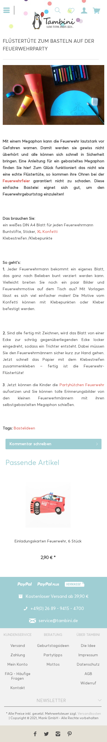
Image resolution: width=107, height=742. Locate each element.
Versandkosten (89, 713)
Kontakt (17, 687)
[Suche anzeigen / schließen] (56, 9)
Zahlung (17, 655)
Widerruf (88, 683)
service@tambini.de (58, 620)
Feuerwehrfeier (18, 181)
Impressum (88, 655)
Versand (17, 645)
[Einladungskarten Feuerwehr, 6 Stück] (48, 505)
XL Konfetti (47, 231)
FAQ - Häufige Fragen (17, 676)
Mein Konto (17, 664)
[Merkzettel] (69, 9)
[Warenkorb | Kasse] (96, 9)
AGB (88, 673)
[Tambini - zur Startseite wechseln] (53, 20)
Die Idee (88, 645)
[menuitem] (8, 9)
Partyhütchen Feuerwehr (82, 385)
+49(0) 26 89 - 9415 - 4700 (57, 608)
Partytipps (53, 655)
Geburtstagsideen (53, 645)
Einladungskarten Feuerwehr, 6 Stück (48, 541)
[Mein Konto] (83, 9)
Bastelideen (24, 428)
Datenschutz (88, 664)
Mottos (53, 664)
